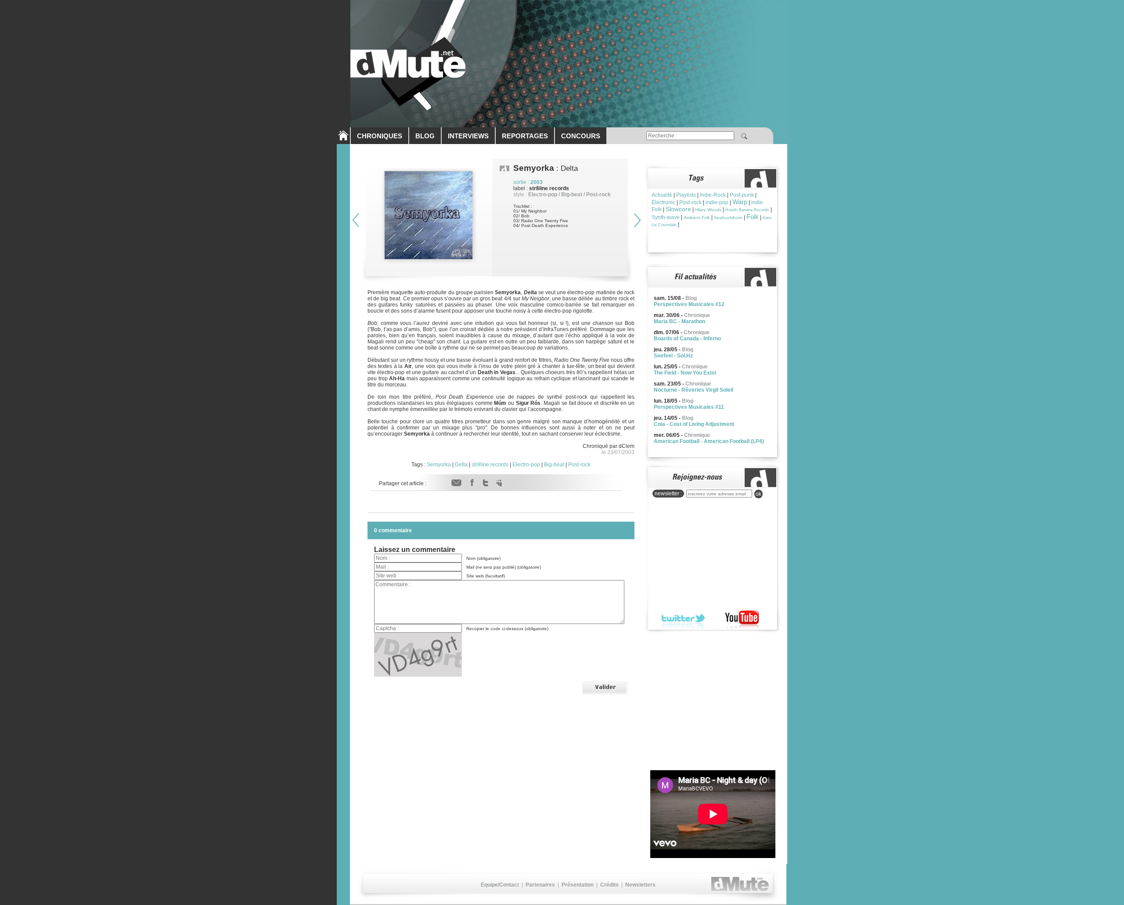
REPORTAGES (525, 136)
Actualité (662, 195)
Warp (739, 202)
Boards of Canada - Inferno (687, 338)
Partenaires (540, 885)
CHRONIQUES (379, 136)
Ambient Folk (697, 217)
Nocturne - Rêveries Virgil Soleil (693, 390)
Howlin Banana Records (747, 210)
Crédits (609, 885)
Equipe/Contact (500, 885)
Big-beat (554, 465)
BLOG (425, 136)
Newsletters (640, 885)
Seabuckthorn (728, 217)
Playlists (686, 195)
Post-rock (579, 465)
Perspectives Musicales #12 (689, 304)
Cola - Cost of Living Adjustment (694, 424)
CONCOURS (580, 136)
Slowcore (678, 209)
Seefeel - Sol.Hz (673, 356)
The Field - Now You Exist (685, 373)
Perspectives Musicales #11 (689, 407)
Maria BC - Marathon (679, 321)
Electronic (663, 202)
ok (758, 494)
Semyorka (439, 465)
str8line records (490, 465)
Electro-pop (526, 465)
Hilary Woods (708, 209)
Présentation (578, 885)
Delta (461, 465)
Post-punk (742, 195)
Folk (752, 216)
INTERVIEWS (468, 136)
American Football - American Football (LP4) (709, 441)
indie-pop (717, 202)
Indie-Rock (713, 195)
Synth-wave (666, 217)
